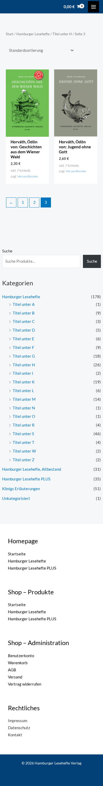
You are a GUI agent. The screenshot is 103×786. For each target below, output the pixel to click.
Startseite (17, 554)
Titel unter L (23, 390)
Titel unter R (24, 425)
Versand (15, 677)
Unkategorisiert (16, 498)
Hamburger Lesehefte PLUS (26, 479)
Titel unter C (24, 321)
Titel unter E (23, 339)
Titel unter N (24, 408)
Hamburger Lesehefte (21, 297)
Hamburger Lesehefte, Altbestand (31, 469)
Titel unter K (24, 382)
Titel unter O (24, 416)
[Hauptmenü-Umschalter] (93, 6)
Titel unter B (24, 313)
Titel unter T (23, 442)
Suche (7, 251)
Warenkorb (17, 663)
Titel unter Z (23, 460)
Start (9, 34)
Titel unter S (23, 434)
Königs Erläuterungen (21, 488)
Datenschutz (19, 728)
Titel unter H (24, 365)
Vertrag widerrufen (24, 684)
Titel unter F (23, 347)
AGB (12, 670)
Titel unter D (24, 330)
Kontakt (15, 735)
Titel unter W (24, 451)
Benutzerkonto (21, 655)
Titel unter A (24, 304)
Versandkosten (27, 176)
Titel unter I (23, 373)
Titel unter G (24, 356)
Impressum (17, 720)
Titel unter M (24, 399)
